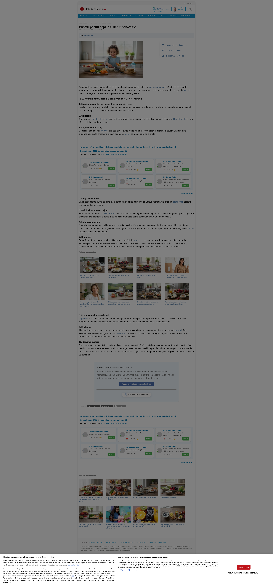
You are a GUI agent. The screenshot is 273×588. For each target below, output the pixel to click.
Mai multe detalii (74, 565)
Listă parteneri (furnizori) (127, 570)
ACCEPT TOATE (243, 567)
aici (73, 576)
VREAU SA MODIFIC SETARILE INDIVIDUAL (243, 573)
